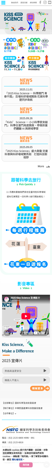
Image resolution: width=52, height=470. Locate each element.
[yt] (49, 2)
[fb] (40, 2)
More (41, 166)
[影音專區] (40, 388)
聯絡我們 (14, 2)
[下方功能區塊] (2, 422)
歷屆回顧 (24, 2)
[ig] (45, 2)
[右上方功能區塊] (2, 5)
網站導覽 (33, 2)
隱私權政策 (17, 459)
